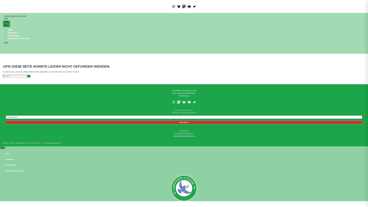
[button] (6, 19)
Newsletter (13, 33)
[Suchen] (28, 76)
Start (10, 30)
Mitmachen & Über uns (18, 38)
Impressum (184, 131)
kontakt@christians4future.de (184, 90)
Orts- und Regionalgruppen (184, 93)
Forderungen (14, 36)
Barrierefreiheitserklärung (184, 136)
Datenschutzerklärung (184, 133)
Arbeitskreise (184, 96)
